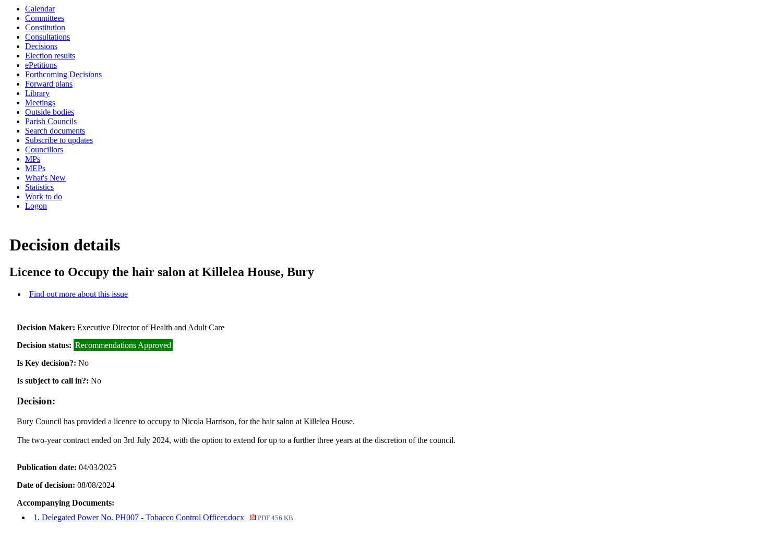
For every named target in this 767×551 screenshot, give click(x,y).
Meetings (40, 102)
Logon (36, 205)
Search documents (55, 130)
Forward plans (49, 83)
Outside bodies (49, 111)
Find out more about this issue (78, 294)
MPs (32, 158)
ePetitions (41, 65)
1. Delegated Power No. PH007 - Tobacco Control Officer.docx (163, 517)
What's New (45, 177)
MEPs (35, 168)
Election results (50, 55)
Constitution (45, 27)
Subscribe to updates (59, 140)
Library (37, 93)
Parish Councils (51, 121)
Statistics (39, 187)
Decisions (41, 46)
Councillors (44, 149)
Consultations (47, 36)
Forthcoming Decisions (63, 74)
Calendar (40, 8)
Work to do (43, 196)
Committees (44, 18)
